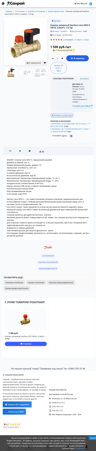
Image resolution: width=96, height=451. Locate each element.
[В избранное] (44, 63)
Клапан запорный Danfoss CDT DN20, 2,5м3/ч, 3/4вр (25, 337)
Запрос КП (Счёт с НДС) (58, 68)
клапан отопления (36, 282)
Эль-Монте (84, 78)
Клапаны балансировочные (61, 282)
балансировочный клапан (17, 288)
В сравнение (35, 63)
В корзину (78, 58)
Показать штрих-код (63, 115)
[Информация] (4, 3)
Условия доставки (81, 105)
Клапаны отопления (14, 282)
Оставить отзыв (81, 39)
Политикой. (81, 448)
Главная (8, 11)
